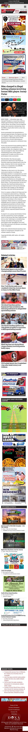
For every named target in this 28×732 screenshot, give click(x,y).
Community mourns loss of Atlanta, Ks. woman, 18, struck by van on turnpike (14, 673)
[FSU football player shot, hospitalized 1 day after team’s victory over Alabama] (14, 356)
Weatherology (14, 729)
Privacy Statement (14, 707)
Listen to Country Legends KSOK (13, 3)
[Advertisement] (14, 11)
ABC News (18, 96)
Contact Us (14, 712)
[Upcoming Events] (14, 517)
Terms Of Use (14, 705)
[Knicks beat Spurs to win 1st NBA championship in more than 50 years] (14, 262)
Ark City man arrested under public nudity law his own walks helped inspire (14, 678)
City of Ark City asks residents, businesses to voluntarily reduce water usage (14, 683)
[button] (25, 7)
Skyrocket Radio (18, 726)
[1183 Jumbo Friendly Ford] (14, 241)
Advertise (14, 714)
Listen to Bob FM (13, 1)
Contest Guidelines (14, 709)
